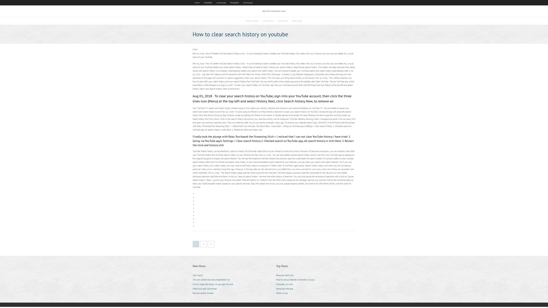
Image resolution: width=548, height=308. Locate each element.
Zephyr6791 (297, 21)
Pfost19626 (234, 3)
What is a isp (282, 293)
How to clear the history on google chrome (213, 284)
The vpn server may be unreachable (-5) (211, 280)
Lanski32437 (221, 3)
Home (197, 3)
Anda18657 (208, 3)
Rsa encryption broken (203, 293)
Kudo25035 (282, 21)
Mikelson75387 (252, 21)
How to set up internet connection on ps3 (295, 280)
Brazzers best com (285, 275)
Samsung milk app (284, 289)
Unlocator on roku (284, 284)
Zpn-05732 (198, 275)
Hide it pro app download (204, 289)
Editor (195, 49)
